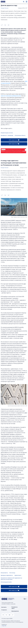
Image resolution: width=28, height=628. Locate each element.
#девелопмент (18, 575)
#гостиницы (12, 572)
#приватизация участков (7, 132)
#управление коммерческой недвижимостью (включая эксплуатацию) (11, 578)
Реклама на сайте (14, 607)
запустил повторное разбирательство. (11, 96)
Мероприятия (15, 611)
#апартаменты (4, 572)
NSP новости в (13, 140)
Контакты (3, 607)
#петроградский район (6, 582)
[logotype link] (4, 2)
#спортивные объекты (20, 135)
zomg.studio (4, 625)
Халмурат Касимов (4, 8)
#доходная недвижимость (7, 575)
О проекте (4, 609)
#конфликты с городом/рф (7, 135)
